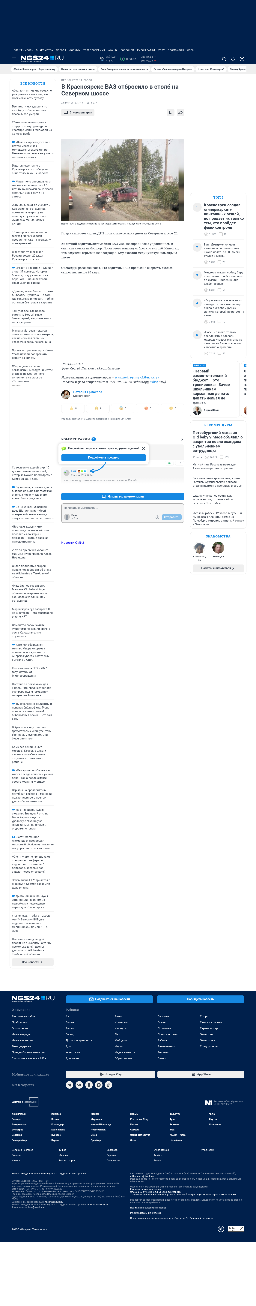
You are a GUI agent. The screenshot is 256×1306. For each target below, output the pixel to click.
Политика (164, 1028)
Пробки (128, 59)
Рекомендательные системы (145, 1213)
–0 (179, 463)
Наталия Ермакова (87, 392)
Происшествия (167, 1034)
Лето (118, 1034)
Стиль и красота (211, 1022)
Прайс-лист (19, 1022)
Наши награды (21, 1034)
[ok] (89, 1085)
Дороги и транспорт (79, 1040)
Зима (118, 1016)
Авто (69, 1016)
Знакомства (44, 50)
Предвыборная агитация (28, 1052)
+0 (169, 463)
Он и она (163, 1016)
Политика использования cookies (148, 1207)
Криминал (121, 1022)
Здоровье (72, 1058)
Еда (68, 1046)
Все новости (32, 83)
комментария (81, 112)
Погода (61, 50)
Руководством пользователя (146, 1189)
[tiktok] (108, 1085)
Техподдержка (21, 1046)
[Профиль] (241, 59)
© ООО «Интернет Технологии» (29, 1229)
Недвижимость (22, 50)
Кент (73, 471)
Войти (74, 518)
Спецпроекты (209, 1046)
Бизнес (70, 1022)
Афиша (113, 50)
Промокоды (176, 50)
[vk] (79, 1085)
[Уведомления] (232, 59)
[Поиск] (223, 59)
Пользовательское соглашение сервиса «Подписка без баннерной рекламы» (171, 1218)
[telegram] (69, 1085)
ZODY (161, 50)
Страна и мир (209, 1028)
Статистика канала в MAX (29, 1058)
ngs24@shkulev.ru (54, 1202)
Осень (162, 1022)
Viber (153, 382)
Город (69, 1034)
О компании (20, 1028)
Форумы (74, 50)
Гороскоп (127, 50)
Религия (163, 1052)
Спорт (204, 1016)
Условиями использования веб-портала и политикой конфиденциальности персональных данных (183, 1194)
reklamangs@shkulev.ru (142, 1176)
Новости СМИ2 (72, 542)
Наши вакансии (22, 1040)
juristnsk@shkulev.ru (97, 1204)
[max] (99, 1085)
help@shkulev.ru (36, 1207)
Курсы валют (146, 50)
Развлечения (166, 1046)
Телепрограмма (94, 50)
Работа (162, 1040)
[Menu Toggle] (14, 59)
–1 (179, 487)
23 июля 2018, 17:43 (72, 102)
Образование (123, 1058)
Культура (121, 1028)
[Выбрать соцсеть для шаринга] (180, 112)
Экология (206, 1034)
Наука (119, 1046)
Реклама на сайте (23, 1016)
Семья (162, 1058)
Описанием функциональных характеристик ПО (155, 1192)
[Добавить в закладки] (170, 112)
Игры (190, 50)
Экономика (207, 1040)
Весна (70, 1028)
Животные (73, 1052)
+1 (169, 487)
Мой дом (121, 1040)
